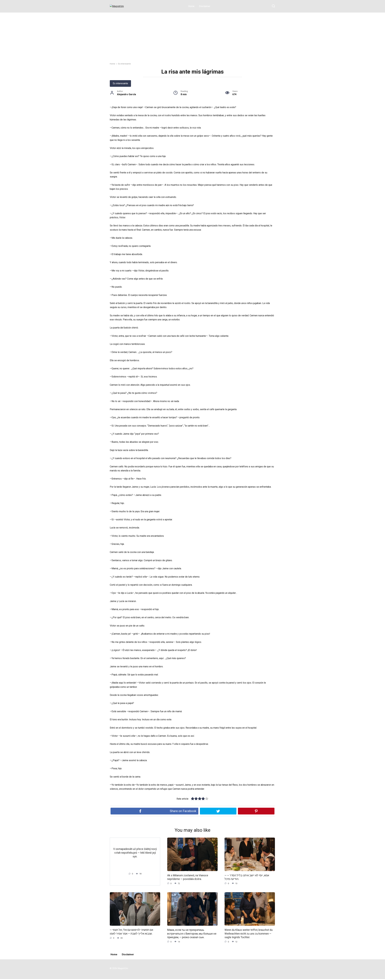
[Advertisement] (192, 35)
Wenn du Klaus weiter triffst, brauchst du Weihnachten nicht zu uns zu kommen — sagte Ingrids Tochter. (249, 933)
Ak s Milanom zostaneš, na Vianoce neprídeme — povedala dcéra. (187, 877)
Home (191, 6)
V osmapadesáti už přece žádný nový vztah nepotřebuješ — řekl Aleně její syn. (135, 852)
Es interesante (120, 83)
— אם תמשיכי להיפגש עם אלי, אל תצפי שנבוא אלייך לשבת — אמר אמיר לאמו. (131, 931)
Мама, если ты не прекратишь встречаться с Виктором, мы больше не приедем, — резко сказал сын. (191, 933)
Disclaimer (204, 6)
